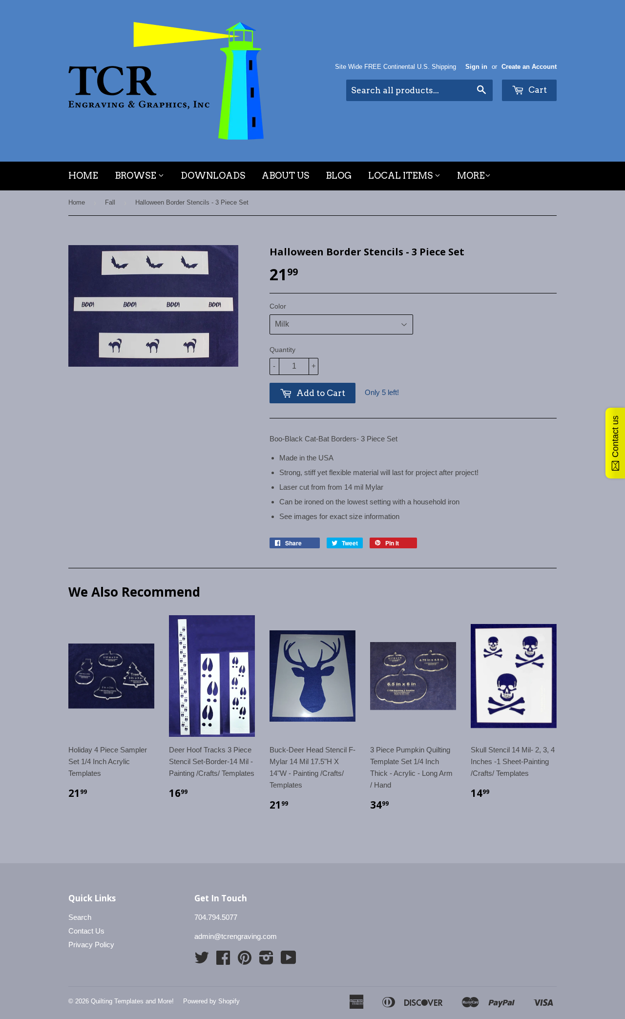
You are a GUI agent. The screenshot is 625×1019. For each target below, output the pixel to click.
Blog (339, 175)
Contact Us (86, 931)
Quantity (282, 350)
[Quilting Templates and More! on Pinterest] (244, 961)
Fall (110, 202)
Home (83, 175)
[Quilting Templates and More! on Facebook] (223, 961)
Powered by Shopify (211, 1001)
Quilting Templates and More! (132, 1001)
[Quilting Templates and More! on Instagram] (266, 961)
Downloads (213, 175)
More (471, 175)
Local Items (401, 175)
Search (79, 917)
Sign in (476, 66)
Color (278, 306)
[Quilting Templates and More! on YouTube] (288, 961)
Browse (136, 175)
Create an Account (529, 66)
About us (285, 175)
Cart (536, 90)
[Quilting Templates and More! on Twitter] (201, 961)
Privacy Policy (91, 944)
